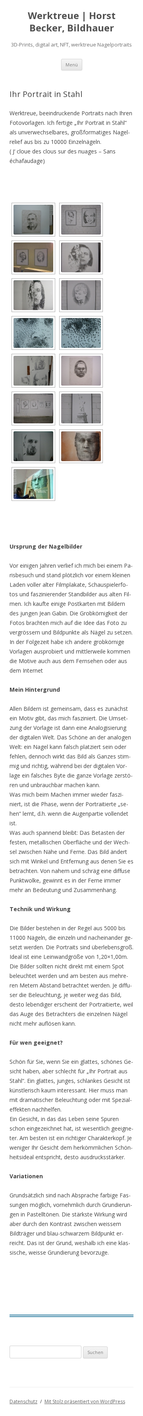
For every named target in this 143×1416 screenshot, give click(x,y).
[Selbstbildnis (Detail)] (33, 333)
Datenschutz (23, 1401)
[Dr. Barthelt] (33, 220)
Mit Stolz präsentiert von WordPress (84, 1401)
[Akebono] (81, 371)
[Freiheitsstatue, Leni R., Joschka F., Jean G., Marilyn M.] (33, 408)
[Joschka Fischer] (81, 295)
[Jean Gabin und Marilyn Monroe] (81, 220)
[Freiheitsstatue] (81, 408)
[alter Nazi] (81, 446)
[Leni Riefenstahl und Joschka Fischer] (33, 257)
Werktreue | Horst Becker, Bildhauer (72, 22)
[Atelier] (33, 371)
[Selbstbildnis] (33, 446)
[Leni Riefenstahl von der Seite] (33, 295)
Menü (72, 65)
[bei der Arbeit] (33, 484)
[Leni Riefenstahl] (81, 257)
